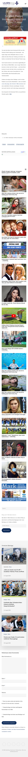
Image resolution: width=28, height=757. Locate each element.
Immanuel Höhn (11, 144)
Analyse (5, 599)
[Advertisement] (14, 115)
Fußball (4, 144)
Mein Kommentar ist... (7, 656)
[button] (25, 3)
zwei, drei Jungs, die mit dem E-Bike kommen (12, 83)
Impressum (12, 750)
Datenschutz (18, 750)
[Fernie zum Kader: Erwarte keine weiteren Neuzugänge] (14, 630)
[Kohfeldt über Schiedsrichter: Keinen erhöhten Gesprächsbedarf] (14, 597)
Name (3, 678)
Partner (16, 751)
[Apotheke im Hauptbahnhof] (15, 46)
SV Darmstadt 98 (20, 144)
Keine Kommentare (19, 26)
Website (4, 692)
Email (3, 685)
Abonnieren (6, 530)
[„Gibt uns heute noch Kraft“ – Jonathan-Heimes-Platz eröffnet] (14, 563)
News (13, 12)
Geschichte (6, 566)
